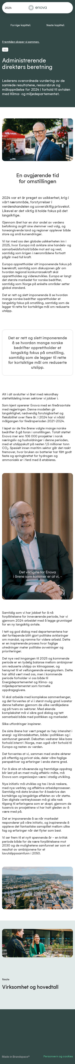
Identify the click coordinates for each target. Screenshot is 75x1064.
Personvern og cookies (58, 1056)
